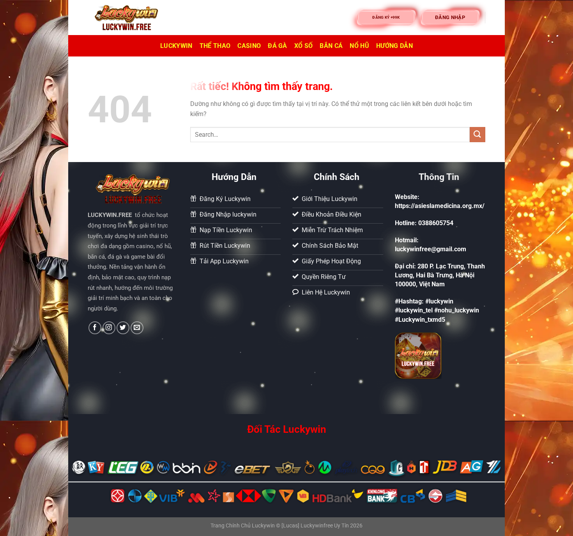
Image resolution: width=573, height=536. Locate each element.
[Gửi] (477, 134)
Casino (249, 45)
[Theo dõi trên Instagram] (109, 327)
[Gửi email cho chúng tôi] (137, 327)
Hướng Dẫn (394, 45)
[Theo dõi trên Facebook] (94, 327)
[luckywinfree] (127, 18)
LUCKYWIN (176, 45)
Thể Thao (215, 45)
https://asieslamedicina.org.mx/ (440, 206)
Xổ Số (303, 45)
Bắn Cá (331, 45)
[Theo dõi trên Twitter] (123, 327)
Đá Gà (277, 45)
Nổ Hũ (359, 45)
